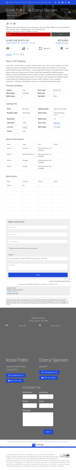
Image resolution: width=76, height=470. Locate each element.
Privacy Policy (43, 442)
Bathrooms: (11, 176)
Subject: (10, 255)
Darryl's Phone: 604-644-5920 (41, 2)
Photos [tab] (16, 54)
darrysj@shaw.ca (50, 372)
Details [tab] (9, 54)
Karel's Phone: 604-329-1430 (17, 2)
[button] (16, 2)
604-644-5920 (50, 378)
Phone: (25, 401)
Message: (27, 410)
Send (38, 275)
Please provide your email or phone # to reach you (23, 248)
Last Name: (44, 392)
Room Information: (15, 139)
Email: (41, 401)
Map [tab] (22, 54)
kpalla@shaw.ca (17, 375)
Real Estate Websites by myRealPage (58, 442)
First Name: (27, 392)
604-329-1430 (16, 380)
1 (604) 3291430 (12, 292)
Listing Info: (12, 103)
